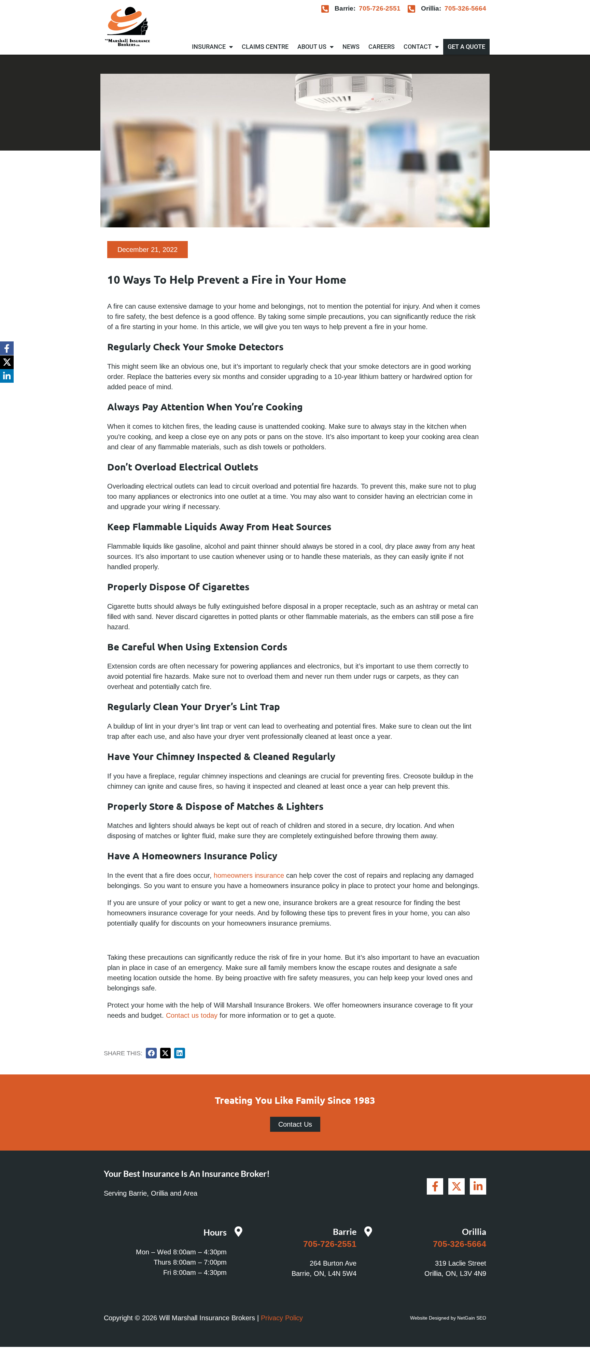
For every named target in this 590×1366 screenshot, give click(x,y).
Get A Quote (466, 46)
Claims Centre (265, 46)
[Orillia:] (411, 8)
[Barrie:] (325, 8)
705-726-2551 (380, 8)
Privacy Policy (282, 1318)
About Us (311, 46)
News (351, 46)
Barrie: (345, 8)
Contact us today (191, 1015)
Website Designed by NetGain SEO (448, 1318)
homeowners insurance (249, 875)
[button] (151, 1053)
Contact (418, 46)
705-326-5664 (465, 8)
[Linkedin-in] (7, 376)
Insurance (209, 46)
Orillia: (431, 8)
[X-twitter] (7, 362)
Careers (381, 46)
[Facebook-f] (7, 348)
